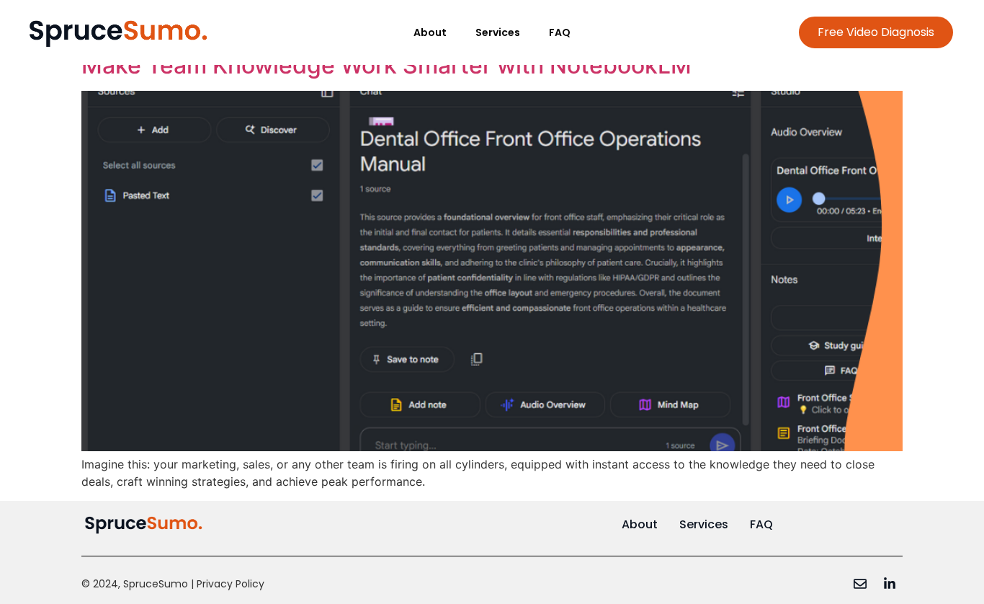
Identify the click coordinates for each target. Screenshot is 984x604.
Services (497, 32)
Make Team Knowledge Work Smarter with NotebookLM (386, 65)
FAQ (560, 32)
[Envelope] (860, 584)
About (430, 32)
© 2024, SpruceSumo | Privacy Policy (172, 584)
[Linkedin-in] (890, 584)
